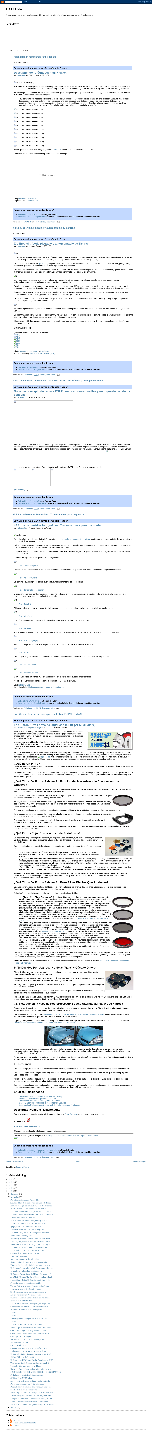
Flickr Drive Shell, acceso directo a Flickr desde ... (29, 1351)
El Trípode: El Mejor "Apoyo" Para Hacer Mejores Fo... (31, 1247)
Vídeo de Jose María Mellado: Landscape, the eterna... (30, 1265)
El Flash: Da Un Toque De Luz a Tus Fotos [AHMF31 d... (32, 1214)
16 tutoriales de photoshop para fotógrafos (26, 1271)
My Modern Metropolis (27, 199)
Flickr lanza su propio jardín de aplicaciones (26, 1375)
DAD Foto (14, 9)
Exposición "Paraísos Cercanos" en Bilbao (26, 1324)
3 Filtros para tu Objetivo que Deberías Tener (37, 1099)
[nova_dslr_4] (59, 485)
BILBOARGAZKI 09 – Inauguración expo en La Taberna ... (33, 1404)
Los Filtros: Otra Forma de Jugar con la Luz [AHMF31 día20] (48, 714)
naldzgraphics (24, 685)
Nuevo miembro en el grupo (20, 1235)
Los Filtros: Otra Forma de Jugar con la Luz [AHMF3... (31, 1211)
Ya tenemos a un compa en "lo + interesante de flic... (30, 1223)
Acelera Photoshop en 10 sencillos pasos (25, 1294)
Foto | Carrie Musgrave (28, 566)
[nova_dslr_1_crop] (115, 467)
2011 (11, 1185)
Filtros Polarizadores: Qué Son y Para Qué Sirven (39, 1101)
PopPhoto (44, 351)
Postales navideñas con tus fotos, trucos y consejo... (29, 1220)
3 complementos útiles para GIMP (23, 1217)
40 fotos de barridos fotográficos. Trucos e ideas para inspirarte (48, 514)
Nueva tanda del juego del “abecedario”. (25, 1259)
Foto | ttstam (24, 653)
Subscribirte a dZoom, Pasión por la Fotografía (37, 1150)
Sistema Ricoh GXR (18, 1345)
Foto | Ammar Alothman (28, 673)
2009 (11, 1191)
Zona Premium (71, 1114)
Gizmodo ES (22, 397)
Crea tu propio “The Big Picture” (22, 1336)
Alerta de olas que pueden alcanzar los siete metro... (29, 1401)
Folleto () (49, 353)
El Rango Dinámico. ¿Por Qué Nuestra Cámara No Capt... (32, 1354)
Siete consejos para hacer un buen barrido (46, 687)
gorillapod (43, 264)
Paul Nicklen (32, 201)
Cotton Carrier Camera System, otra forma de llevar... (30, 1333)
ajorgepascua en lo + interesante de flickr (25, 1226)
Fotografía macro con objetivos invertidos (25, 1283)
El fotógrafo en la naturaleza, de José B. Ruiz (27, 1250)
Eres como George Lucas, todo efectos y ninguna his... (30, 1369)
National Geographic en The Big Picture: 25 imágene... (31, 1244)
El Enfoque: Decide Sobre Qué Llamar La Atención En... (31, 1274)
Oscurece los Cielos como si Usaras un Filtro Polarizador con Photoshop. (45, 1023)
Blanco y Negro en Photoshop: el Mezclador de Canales (42, 1103)
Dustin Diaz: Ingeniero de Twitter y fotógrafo (27, 1383)
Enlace (13, 1312)
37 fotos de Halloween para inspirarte (24, 1389)
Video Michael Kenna (18, 1256)
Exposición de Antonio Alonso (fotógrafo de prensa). (30, 1303)
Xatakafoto (21, 75)
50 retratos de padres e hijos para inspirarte (26, 1309)
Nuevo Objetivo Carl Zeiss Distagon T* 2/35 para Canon (31, 1392)
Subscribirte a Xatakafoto (28, 215)
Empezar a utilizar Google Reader (32, 217)
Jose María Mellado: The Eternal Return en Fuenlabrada (31, 1277)
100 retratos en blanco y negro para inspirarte (27, 1339)
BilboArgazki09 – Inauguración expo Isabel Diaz (28, 1318)
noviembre (15, 1197)
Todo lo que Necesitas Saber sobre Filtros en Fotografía (42, 1096)
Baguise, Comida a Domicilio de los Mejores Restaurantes (73, 1136)
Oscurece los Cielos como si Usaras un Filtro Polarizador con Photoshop (49, 1105)
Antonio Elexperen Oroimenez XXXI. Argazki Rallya (30, 1395)
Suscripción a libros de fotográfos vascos (25, 1289)
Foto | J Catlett (25, 604)
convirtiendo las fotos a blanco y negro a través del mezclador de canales (73, 1014)
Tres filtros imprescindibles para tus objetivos (27, 1229)
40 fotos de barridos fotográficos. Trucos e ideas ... (29, 1208)
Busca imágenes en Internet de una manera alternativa (30, 1327)
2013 (11, 1179)
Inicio (78, 1161)
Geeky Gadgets (20, 489)
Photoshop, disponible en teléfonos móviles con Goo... (30, 1241)
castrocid (16, 1425)
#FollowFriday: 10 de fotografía (22, 1357)
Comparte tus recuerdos (28, 351)
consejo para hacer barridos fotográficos (73, 539)
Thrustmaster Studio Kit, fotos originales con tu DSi (29, 1363)
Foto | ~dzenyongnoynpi (29, 640)
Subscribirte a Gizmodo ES (29, 501)
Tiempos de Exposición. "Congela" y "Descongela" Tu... (31, 1398)
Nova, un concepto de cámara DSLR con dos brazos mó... (32, 1205)
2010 (11, 1188)
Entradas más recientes (14, 1161)
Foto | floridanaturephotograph (31, 590)
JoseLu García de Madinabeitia (24, 1422)
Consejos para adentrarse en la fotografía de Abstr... (29, 1348)
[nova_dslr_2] (23, 485)
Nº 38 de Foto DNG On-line (21, 1378)
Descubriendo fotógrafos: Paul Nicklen (34, 57)
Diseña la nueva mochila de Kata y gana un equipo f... (30, 1386)
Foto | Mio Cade (25, 616)
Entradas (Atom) (22, 1167)
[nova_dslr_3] (41, 485)
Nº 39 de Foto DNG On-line (21, 1300)
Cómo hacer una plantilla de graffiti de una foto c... (29, 1330)
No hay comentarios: (48, 221)
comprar (57, 150)
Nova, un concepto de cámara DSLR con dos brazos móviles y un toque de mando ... (60, 380)
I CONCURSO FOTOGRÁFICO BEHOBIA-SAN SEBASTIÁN (35, 1372)
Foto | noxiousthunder (28, 578)
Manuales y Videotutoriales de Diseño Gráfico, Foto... (30, 1238)
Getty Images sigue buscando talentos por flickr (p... (29, 1306)
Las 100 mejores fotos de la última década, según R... (30, 1381)
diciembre (15, 1194)
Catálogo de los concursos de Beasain (24, 1253)
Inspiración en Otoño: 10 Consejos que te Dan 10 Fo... (30, 1280)
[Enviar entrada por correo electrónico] (58, 221)
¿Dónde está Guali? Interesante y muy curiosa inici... (30, 1262)
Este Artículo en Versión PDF (27, 1126)
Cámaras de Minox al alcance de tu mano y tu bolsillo (30, 1297)
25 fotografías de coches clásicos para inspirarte (28, 1291)
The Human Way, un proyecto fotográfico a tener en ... (30, 1232)
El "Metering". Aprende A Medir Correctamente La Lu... (31, 1268)
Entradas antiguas (139, 1161)
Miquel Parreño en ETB (19, 1342)
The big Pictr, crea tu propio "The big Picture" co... (29, 1286)
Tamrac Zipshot (35, 353)
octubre (14, 1407)
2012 (11, 1182)
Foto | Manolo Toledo (27, 665)
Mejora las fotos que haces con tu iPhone (25, 1366)
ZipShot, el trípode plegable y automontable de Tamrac (44, 228)
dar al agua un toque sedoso (53, 931)
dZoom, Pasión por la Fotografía (30, 728)
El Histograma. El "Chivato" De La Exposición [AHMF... (32, 1360)
